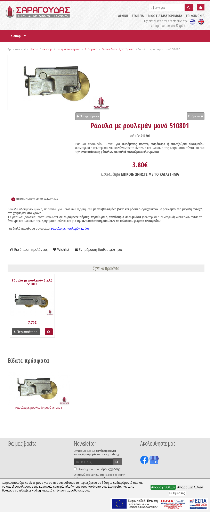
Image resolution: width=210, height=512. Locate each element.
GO (117, 462)
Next (198, 432)
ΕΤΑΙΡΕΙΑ (138, 15)
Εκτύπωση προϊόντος (30, 249)
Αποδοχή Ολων (163, 487)
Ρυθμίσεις (177, 493)
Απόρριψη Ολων (190, 487)
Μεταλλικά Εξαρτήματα (118, 49)
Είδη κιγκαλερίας (69, 49)
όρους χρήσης (110, 469)
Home (34, 49)
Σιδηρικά (91, 49)
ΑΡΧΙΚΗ (123, 15)
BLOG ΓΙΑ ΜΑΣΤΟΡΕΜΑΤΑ (165, 15)
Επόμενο (194, 116)
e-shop (18, 37)
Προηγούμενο (89, 116)
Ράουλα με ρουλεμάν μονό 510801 (38, 407)
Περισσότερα (27, 332)
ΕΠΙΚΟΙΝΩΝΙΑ (195, 15)
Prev (10, 432)
